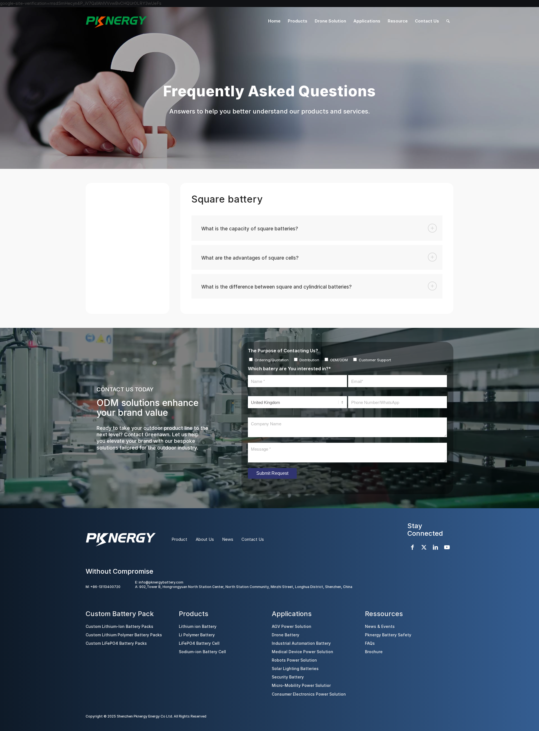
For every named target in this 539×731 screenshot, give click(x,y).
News (227, 539)
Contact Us (252, 539)
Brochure (374, 651)
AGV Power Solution (291, 626)
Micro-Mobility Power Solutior (301, 685)
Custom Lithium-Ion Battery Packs (119, 626)
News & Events (380, 626)
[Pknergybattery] (116, 21)
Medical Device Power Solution (302, 651)
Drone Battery (285, 634)
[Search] (448, 21)
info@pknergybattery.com (161, 582)
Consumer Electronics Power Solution (309, 694)
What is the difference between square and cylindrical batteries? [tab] (276, 287)
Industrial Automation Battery (301, 643)
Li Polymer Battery (197, 634)
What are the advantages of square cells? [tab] (250, 258)
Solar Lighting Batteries (295, 668)
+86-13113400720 (105, 587)
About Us (205, 539)
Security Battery (288, 677)
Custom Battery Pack (120, 614)
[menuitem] (274, 21)
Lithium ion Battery (197, 626)
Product (179, 539)
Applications (292, 614)
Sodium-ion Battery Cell (202, 651)
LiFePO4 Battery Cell (199, 643)
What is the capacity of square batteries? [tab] (249, 228)
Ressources (384, 614)
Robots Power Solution (294, 660)
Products (193, 614)
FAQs (370, 643)
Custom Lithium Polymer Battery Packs (124, 634)
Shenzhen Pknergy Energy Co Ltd (144, 716)
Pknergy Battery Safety (388, 634)
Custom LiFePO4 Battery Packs (116, 643)
